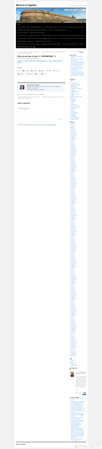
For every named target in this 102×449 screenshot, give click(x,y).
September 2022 (74, 186)
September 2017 (74, 266)
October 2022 (73, 184)
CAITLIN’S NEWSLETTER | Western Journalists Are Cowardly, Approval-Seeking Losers (28, 52)
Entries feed (73, 362)
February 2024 (73, 163)
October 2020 (73, 216)
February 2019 (73, 243)
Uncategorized (30, 94)
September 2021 (74, 202)
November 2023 (74, 167)
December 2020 (73, 214)
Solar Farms (73, 111)
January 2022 (73, 196)
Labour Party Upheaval (75, 105)
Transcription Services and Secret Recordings (51, 44)
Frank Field (73, 101)
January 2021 (73, 212)
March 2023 (73, 178)
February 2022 (73, 195)
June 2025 (73, 142)
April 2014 (73, 321)
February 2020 (73, 227)
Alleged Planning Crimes (75, 84)
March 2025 (73, 146)
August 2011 (73, 356)
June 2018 (73, 254)
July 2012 (72, 349)
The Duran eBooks (74, 112)
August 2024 (73, 155)
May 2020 (73, 223)
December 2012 (73, 342)
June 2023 (73, 174)
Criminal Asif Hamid (74, 93)
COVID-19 (73, 92)
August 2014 (73, 315)
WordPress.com (73, 365)
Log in (72, 361)
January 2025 (73, 148)
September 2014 (74, 314)
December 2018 (73, 246)
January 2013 (73, 341)
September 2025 (74, 138)
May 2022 (73, 191)
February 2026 (73, 131)
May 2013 (73, 336)
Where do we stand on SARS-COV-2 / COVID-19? (73, 44)
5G (71, 81)
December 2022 (73, 182)
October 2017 (73, 265)
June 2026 (73, 126)
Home (19, 24)
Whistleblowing (73, 116)
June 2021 (73, 206)
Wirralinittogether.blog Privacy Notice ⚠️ (26, 46)
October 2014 (73, 313)
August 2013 (73, 332)
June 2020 (73, 222)
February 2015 (73, 307)
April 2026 (73, 128)
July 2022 (72, 188)
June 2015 (73, 302)
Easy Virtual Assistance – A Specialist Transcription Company (31, 32)
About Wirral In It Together (60, 30)
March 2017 (73, 274)
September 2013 (74, 330)
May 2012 (73, 350)
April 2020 (73, 225)
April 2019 (73, 241)
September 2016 (74, 282)
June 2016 (73, 286)
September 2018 (74, 250)
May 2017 (73, 271)
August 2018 (73, 251)
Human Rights (73, 104)
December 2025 (73, 134)
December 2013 (73, 326)
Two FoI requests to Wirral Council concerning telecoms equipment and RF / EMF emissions (77, 68)
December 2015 (73, 294)
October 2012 (73, 345)
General (72, 103)
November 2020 (74, 215)
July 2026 (72, 124)
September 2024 (74, 154)
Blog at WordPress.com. (81, 445)
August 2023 (73, 171)
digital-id (72, 95)
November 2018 (74, 247)
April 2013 (73, 337)
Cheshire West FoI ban (75, 91)
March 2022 (73, 194)
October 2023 (73, 168)
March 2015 (73, 306)
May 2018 (73, 255)
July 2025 (72, 140)
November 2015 (74, 295)
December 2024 (73, 150)
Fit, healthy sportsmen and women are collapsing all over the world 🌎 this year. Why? (77, 415)
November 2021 (74, 199)
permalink (42, 94)
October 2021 (73, 200)
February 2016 (73, 291)
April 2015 (73, 305)
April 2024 (73, 160)
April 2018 (73, 257)
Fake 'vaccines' (73, 99)
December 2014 (73, 310)
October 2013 (73, 329)
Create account (73, 360)
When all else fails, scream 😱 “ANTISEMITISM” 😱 (36, 56)
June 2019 (73, 238)
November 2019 (74, 231)
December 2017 (73, 262)
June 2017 (73, 270)
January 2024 (73, 164)
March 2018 (73, 258)
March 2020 (73, 226)
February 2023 (73, 179)
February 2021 (73, 211)
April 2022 (73, 192)
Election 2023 (73, 97)
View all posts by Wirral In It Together (36, 89)
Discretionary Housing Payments (77, 96)
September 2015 (74, 298)
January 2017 (73, 277)
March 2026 (73, 130)
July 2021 (72, 204)
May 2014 (73, 319)
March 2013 (73, 338)
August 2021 (73, 203)
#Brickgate (73, 80)
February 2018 (73, 259)
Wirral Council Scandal (75, 117)
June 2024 (73, 158)
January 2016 (73, 293)
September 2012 (74, 346)
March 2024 (73, 162)
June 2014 (73, 318)
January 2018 (73, 261)
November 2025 (74, 135)
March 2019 (73, 242)
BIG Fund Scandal (74, 87)
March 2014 (73, 322)
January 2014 (73, 325)
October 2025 (73, 136)
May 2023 (73, 175)
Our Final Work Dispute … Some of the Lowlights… (29, 44)
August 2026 (73, 123)
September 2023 (74, 170)
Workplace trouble (74, 119)
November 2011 (74, 353)
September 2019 (74, 234)
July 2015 (72, 301)
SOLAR (72, 109)
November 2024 (74, 151)
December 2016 (73, 278)
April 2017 (73, 273)
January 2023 (73, 180)
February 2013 (73, 340)
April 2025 (73, 144)
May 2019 (73, 239)
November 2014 (74, 311)
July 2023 (72, 172)
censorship (73, 89)
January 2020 (73, 229)
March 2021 (73, 210)
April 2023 (73, 176)
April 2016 (73, 289)
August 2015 (73, 299)
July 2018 (72, 253)
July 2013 (72, 333)
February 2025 (73, 147)
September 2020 (74, 218)
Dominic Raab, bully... (75, 426)
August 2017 (73, 267)
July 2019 (72, 237)
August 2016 (73, 283)
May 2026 (73, 127)
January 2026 (73, 132)
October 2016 (73, 281)
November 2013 (74, 328)
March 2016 (73, 290)
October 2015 (73, 297)
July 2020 (72, 220)
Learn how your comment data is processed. (46, 124)
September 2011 (74, 354)
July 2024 (72, 156)
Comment (60, 119)
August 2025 (73, 139)
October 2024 (73, 152)
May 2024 (73, 159)
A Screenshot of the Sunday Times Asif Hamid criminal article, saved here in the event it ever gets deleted (78, 408)
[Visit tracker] (70, 369)
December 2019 (73, 230)
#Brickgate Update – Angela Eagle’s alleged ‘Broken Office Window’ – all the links (35, 30)
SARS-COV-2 (73, 108)
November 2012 (74, 344)
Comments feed (73, 364)
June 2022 (73, 190)
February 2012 (73, 352)
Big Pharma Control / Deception (76, 88)
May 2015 (73, 303)
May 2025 (73, 143)
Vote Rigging (73, 115)
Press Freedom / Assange (75, 107)
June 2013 (73, 334)
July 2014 (72, 317)
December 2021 (73, 198)
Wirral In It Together (26, 5)
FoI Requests (73, 100)
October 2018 (73, 249)
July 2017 (72, 269)
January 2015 (73, 309)
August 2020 (73, 219)
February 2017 (73, 275)
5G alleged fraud (74, 83)
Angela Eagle (73, 85)
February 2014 (73, 324)
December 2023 (73, 166)
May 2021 (73, 207)
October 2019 (73, 233)
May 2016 (73, 287)
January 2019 (73, 245)
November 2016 (74, 279)
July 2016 (72, 285)
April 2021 (73, 208)
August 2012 (73, 348)
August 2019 (73, 235)
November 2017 (74, 263)
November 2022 (74, 183)
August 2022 (73, 187)
